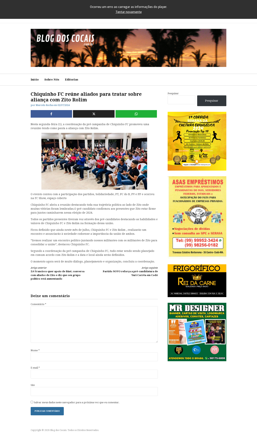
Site (33, 385)
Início (35, 79)
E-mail (35, 367)
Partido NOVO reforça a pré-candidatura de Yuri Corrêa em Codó (130, 272)
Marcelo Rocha (44, 105)
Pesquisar (173, 93)
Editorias (71, 79)
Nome (35, 350)
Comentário (38, 304)
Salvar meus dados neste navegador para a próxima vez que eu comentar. (76, 402)
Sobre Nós (51, 79)
